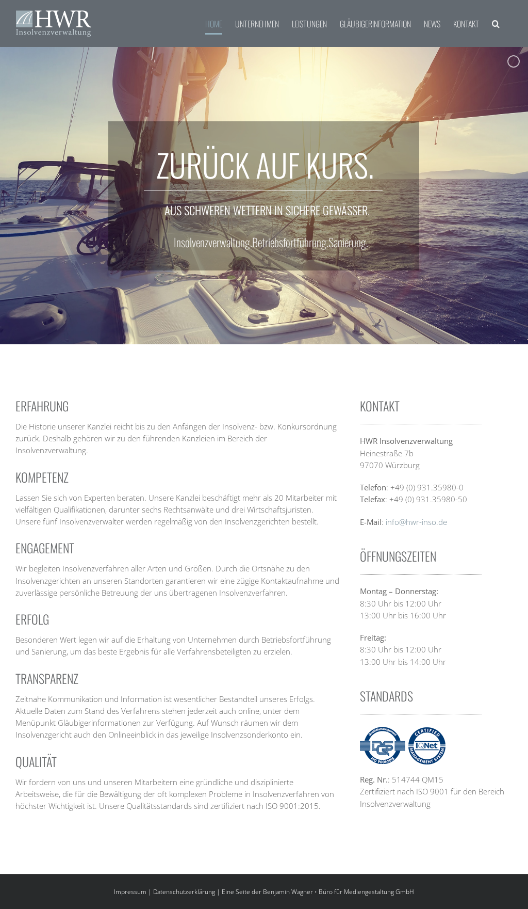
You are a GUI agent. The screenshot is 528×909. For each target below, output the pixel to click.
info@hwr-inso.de (416, 522)
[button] (496, 23)
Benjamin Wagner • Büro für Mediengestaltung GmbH (338, 891)
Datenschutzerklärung (184, 891)
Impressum (130, 891)
